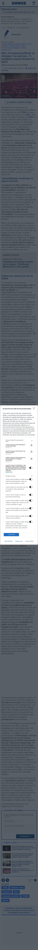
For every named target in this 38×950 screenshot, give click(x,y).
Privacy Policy (29, 541)
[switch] (30, 445)
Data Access (19, 541)
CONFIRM (11, 534)
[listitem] (19, 440)
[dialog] (19, 475)
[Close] (34, 409)
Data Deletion (9, 541)
